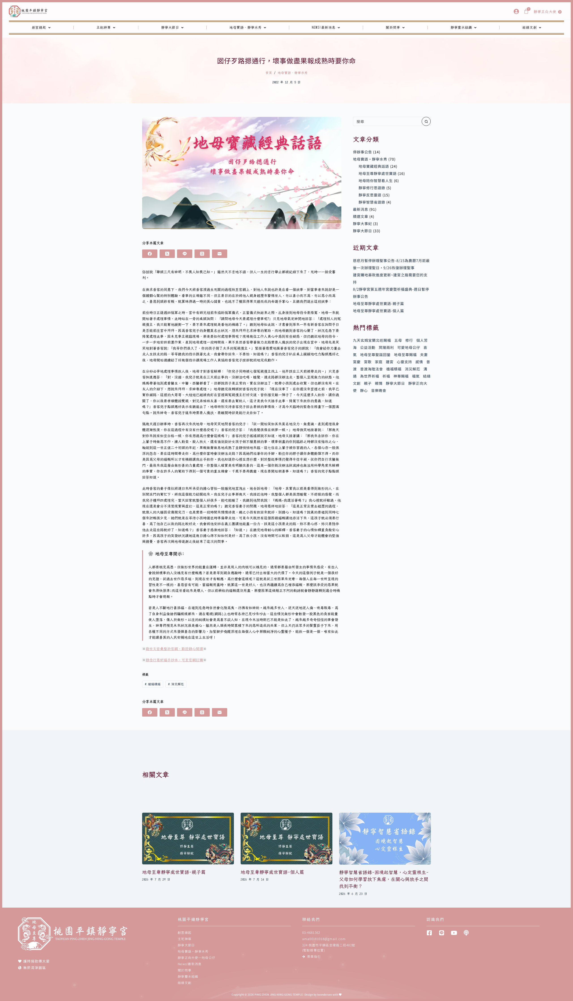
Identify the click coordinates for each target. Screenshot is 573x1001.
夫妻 (424, 354)
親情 (379, 383)
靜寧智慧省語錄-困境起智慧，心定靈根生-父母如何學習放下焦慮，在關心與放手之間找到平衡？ (384, 879)
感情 (419, 361)
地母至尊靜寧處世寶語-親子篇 (378, 303)
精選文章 (360, 216)
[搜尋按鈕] (426, 121)
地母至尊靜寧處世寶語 (378, 173)
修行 (409, 340)
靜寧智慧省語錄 (372, 202)
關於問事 (393, 28)
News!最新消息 (324, 28)
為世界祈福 (369, 376)
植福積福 (152, 684)
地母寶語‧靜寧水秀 (245, 28)
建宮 (389, 361)
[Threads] (202, 253)
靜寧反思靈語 (370, 195)
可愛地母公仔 (408, 347)
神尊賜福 (401, 376)
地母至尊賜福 (405, 354)
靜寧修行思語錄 (372, 187)
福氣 (416, 376)
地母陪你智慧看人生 (376, 180)
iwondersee (324, 994)
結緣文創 (529, 28)
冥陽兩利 (386, 347)
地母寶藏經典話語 (374, 166)
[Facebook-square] (429, 933)
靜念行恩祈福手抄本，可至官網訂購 (174, 660)
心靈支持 (404, 361)
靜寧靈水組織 (461, 28)
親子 (368, 383)
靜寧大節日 (170, 28)
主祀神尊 (103, 28)
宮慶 (357, 361)
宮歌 (368, 361)
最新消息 (360, 209)
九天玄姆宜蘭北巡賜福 (372, 340)
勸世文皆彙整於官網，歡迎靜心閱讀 (174, 649)
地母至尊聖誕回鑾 (375, 354)
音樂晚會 (378, 390)
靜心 (364, 390)
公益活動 (367, 347)
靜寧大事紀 (362, 223)
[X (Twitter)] (167, 253)
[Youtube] (454, 933)
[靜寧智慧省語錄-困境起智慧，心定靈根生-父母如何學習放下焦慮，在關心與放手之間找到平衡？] (385, 839)
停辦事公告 (362, 152)
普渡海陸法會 (371, 369)
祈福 (386, 376)
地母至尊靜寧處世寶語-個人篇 (378, 310)
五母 (398, 340)
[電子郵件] (219, 253)
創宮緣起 (39, 28)
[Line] (184, 253)
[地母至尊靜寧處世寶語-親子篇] (188, 838)
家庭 (379, 361)
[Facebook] (149, 253)
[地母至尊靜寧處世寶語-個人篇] (286, 838)
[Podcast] (466, 933)
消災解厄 (176, 684)
